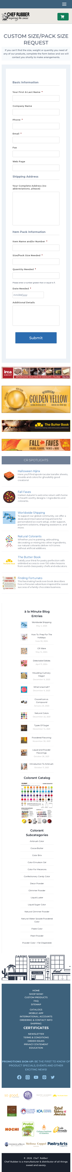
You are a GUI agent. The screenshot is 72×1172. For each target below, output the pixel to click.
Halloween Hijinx (29, 471)
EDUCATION (36, 1047)
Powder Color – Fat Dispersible (37, 942)
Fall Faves (24, 492)
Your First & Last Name (28, 92)
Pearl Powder (37, 935)
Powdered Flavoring (41, 737)
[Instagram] (27, 1077)
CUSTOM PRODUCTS (36, 997)
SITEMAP (36, 1004)
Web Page (19, 161)
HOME (36, 990)
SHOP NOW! (36, 994)
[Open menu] (64, 4)
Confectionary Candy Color (37, 876)
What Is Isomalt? (41, 687)
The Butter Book (29, 557)
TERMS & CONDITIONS (36, 1037)
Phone (18, 119)
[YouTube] (36, 1077)
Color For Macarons (37, 869)
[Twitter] (53, 1077)
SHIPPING (36, 1023)
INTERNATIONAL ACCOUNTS (36, 1016)
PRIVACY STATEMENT (36, 1044)
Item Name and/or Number (30, 241)
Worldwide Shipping (31, 512)
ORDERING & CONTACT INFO (36, 1020)
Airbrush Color (37, 841)
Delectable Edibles (41, 660)
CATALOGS (36, 1009)
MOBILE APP (36, 1013)
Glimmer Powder (36, 890)
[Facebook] (19, 1077)
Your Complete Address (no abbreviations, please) (29, 187)
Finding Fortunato (30, 578)
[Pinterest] (44, 1077)
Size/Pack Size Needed (28, 255)
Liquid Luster (37, 897)
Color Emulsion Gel (37, 862)
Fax (15, 147)
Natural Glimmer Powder (37, 911)
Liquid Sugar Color (37, 904)
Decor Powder (37, 883)
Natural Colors (42, 713)
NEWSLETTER (36, 1034)
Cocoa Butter (36, 848)
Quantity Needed (24, 269)
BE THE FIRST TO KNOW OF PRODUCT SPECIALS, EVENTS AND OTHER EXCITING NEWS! (36, 1065)
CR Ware (41, 648)
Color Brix (37, 855)
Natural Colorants (29, 536)
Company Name (22, 106)
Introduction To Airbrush (41, 764)
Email (17, 133)
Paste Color (37, 928)
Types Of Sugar (41, 725)
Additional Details (24, 302)
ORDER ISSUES (36, 1041)
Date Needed (22, 288)
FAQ (36, 1000)
